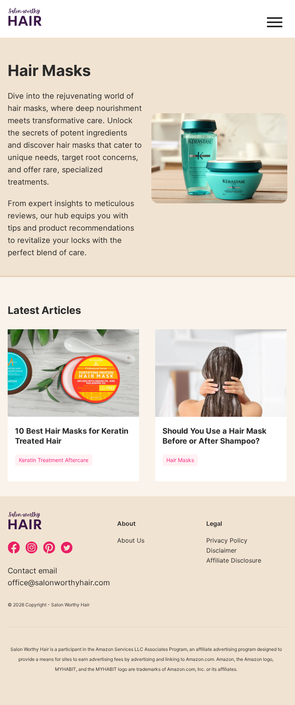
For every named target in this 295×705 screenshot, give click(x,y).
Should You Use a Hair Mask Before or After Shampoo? (214, 436)
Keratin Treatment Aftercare (53, 460)
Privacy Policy (226, 540)
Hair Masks (180, 460)
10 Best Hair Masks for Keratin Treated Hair (71, 436)
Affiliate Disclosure (233, 560)
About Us (130, 540)
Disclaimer (221, 550)
